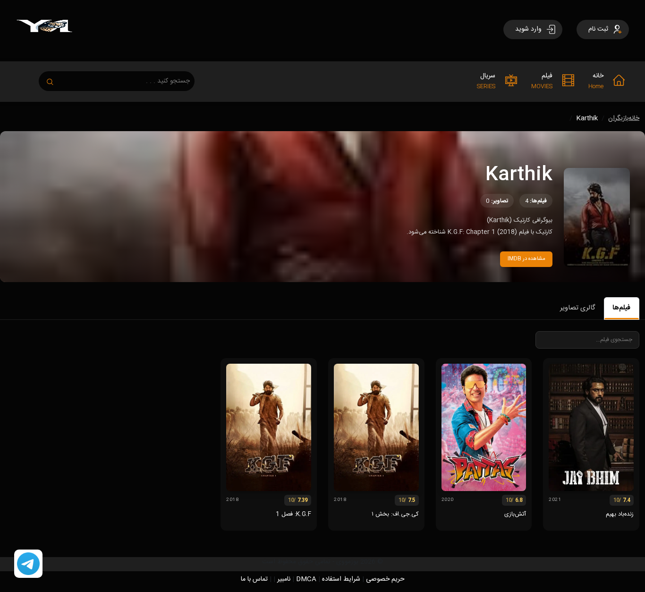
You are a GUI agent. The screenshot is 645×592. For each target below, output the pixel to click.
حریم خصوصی (385, 579)
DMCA (306, 579)
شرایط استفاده (341, 579)
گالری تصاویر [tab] (577, 308)
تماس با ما (254, 579)
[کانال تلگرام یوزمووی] (28, 564)
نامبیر (283, 579)
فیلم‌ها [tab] (621, 308)
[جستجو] (54, 79)
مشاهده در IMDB (526, 258)
